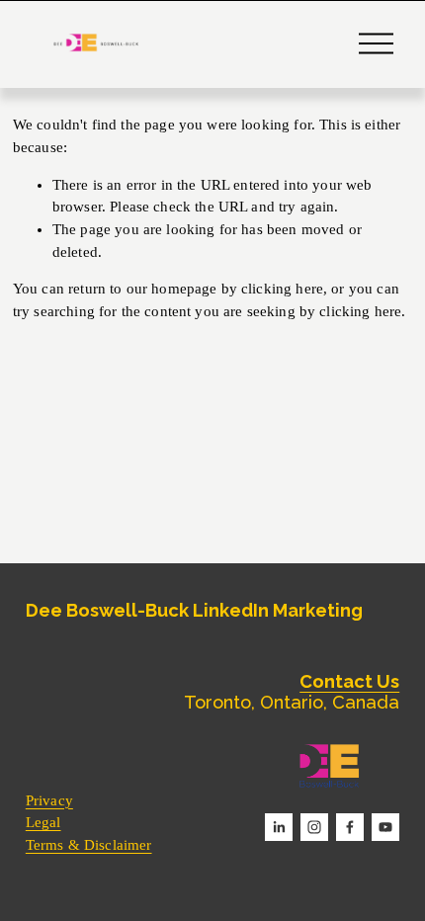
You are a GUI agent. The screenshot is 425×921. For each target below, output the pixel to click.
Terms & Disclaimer (89, 845)
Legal (43, 822)
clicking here (282, 288)
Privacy (49, 800)
